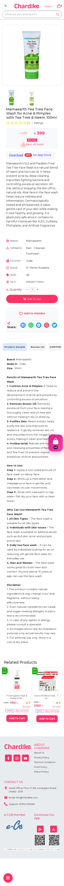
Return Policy (41, 771)
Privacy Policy (41, 757)
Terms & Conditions (44, 762)
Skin (28, 248)
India (29, 260)
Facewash (32, 253)
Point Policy (40, 767)
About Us (39, 752)
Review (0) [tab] (37, 347)
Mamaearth (33, 240)
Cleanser (39, 248)
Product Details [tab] (14, 347)
